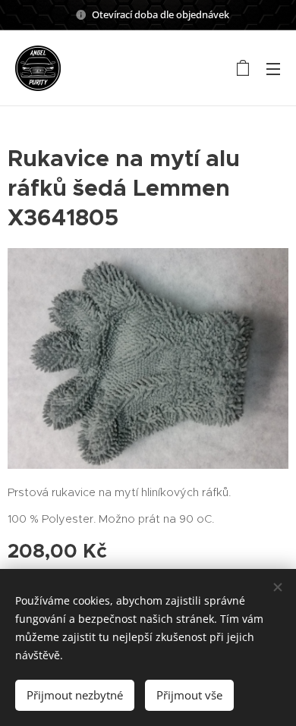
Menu (273, 68)
